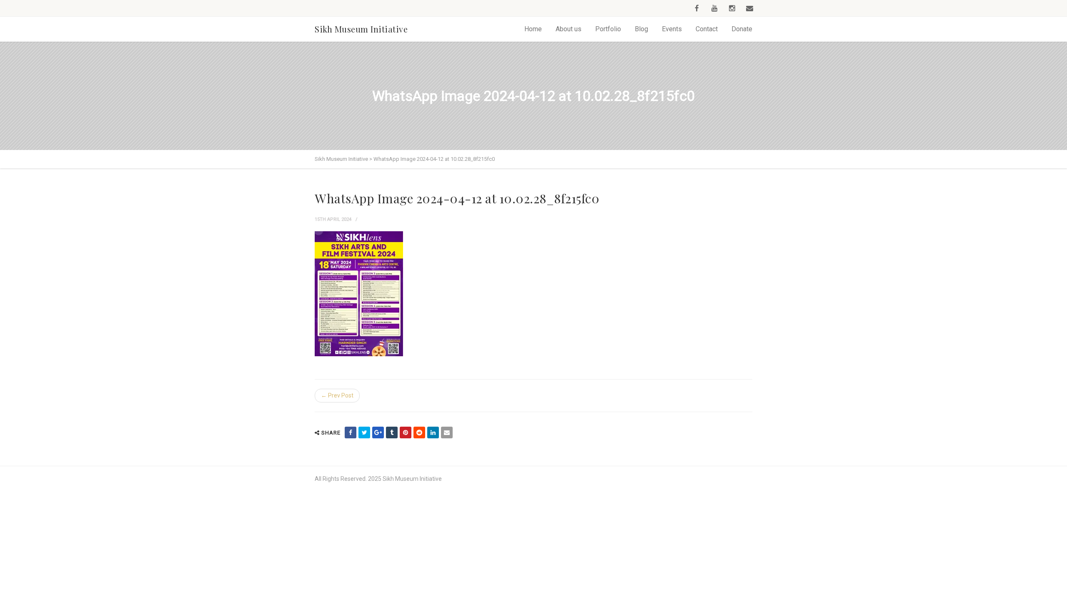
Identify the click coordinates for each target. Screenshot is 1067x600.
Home (533, 29)
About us (568, 29)
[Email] (447, 432)
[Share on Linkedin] (433, 432)
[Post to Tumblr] (392, 432)
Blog (641, 29)
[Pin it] (405, 432)
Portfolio (608, 29)
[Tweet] (364, 432)
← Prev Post (337, 395)
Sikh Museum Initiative (361, 29)
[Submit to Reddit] (419, 432)
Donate (741, 29)
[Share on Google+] (378, 432)
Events (672, 29)
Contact (707, 29)
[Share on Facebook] (350, 432)
